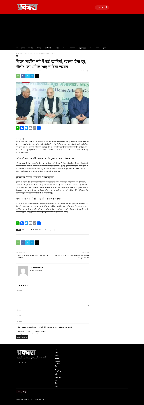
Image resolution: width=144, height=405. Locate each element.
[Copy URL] (37, 76)
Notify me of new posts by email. (29, 334)
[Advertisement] (72, 30)
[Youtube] (26, 362)
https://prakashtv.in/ (36, 270)
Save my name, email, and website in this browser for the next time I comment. (45, 327)
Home (17, 53)
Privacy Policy (21, 392)
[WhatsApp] (18, 76)
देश (22, 53)
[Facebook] (23, 76)
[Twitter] (27, 76)
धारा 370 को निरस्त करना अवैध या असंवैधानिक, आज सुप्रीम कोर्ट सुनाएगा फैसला (72, 257)
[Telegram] (32, 76)
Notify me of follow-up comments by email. (32, 331)
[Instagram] (19, 362)
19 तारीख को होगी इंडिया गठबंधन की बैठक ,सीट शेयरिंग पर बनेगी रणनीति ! (32, 257)
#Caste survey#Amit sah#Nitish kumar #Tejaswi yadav (38, 230)
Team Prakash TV (23, 71)
